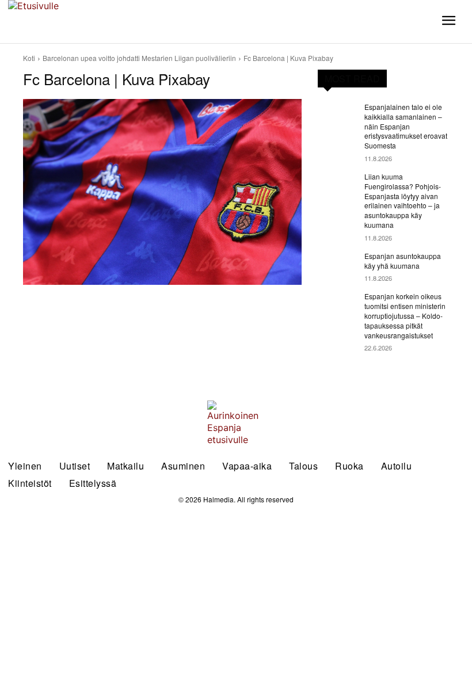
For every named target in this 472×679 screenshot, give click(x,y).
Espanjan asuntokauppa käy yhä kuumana (402, 260)
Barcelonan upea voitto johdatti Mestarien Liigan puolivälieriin (139, 58)
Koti (29, 58)
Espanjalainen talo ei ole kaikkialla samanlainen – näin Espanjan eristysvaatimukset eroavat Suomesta (405, 126)
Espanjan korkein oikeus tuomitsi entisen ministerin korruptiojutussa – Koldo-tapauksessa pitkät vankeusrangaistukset (405, 315)
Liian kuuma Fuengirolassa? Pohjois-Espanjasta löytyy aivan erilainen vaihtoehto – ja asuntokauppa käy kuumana (402, 200)
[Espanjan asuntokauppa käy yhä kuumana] (337, 265)
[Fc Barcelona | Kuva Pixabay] (162, 192)
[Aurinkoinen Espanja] (59, 21)
